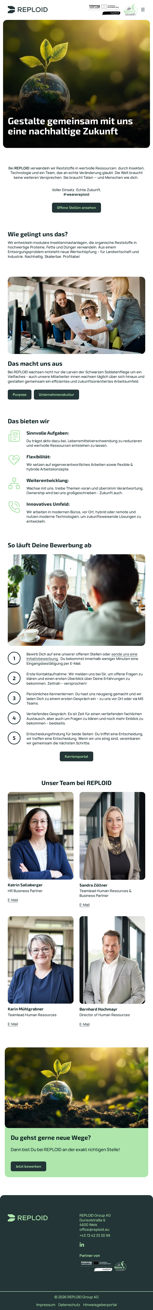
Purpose (19, 394)
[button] (141, 9)
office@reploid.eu (94, 1229)
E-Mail (13, 899)
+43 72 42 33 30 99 (94, 1235)
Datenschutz (69, 1304)
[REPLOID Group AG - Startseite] (29, 10)
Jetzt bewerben (28, 1166)
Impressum (45, 1304)
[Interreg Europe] (104, 10)
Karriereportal (76, 756)
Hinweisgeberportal (100, 1304)
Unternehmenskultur (56, 394)
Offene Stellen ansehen (76, 207)
